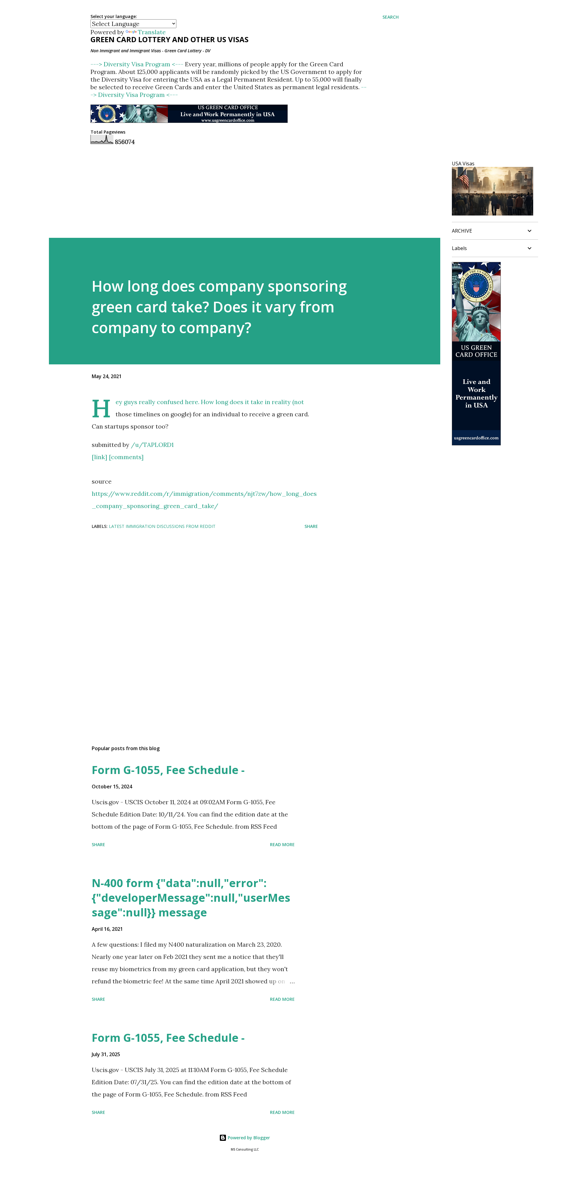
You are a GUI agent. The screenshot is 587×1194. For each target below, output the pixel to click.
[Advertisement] (195, 583)
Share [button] (311, 526)
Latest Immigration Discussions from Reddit (162, 526)
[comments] (126, 457)
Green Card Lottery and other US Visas (169, 39)
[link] (99, 457)
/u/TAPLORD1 (152, 444)
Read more (282, 844)
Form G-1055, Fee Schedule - (168, 769)
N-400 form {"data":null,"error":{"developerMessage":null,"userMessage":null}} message (191, 897)
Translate (152, 32)
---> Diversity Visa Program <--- (137, 64)
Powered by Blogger (248, 1138)
